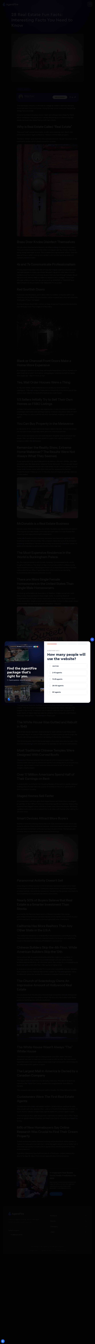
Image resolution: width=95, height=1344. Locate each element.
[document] (47, 672)
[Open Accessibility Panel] (3, 1341)
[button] (92, 639)
